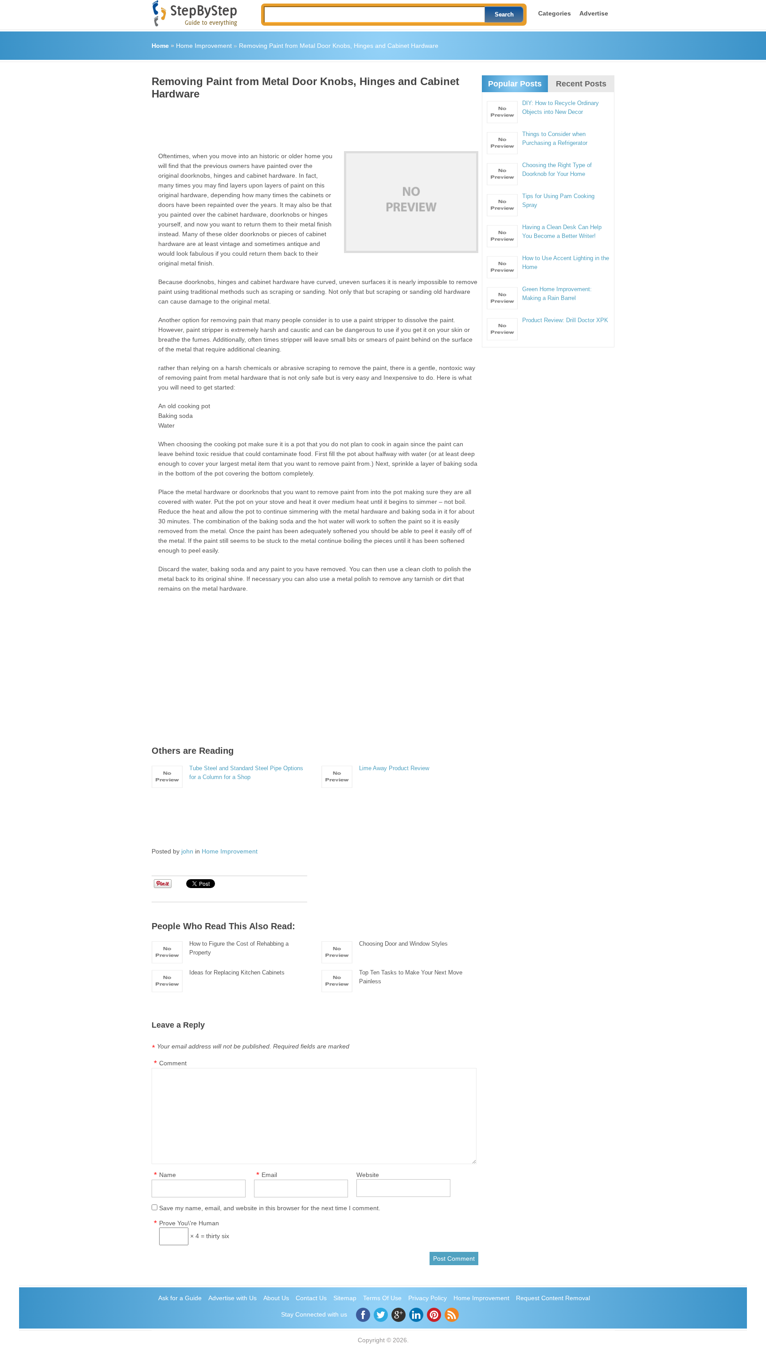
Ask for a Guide (180, 1298)
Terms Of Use (382, 1298)
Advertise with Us (232, 1298)
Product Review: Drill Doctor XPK (565, 320)
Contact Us (311, 1298)
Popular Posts (515, 83)
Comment (173, 1063)
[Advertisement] (313, 122)
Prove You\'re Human (189, 1223)
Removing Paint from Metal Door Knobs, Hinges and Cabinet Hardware (338, 45)
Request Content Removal (553, 1298)
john (187, 851)
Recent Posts (581, 83)
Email (269, 1174)
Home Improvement (204, 45)
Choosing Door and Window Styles (403, 943)
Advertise (593, 13)
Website (367, 1174)
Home (160, 45)
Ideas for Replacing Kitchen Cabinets (237, 972)
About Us (276, 1298)
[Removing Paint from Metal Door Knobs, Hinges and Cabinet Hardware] (411, 202)
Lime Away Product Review (394, 768)
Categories (554, 13)
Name (167, 1174)
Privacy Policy (427, 1298)
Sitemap (344, 1298)
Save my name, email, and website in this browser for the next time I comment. (269, 1208)
